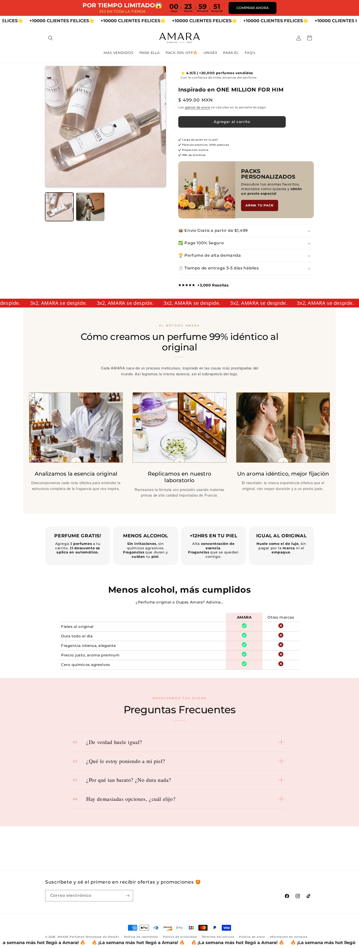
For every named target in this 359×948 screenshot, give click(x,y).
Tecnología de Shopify (102, 936)
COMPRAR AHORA (252, 8)
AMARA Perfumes (71, 936)
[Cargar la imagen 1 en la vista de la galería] (59, 207)
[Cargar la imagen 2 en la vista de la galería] (90, 207)
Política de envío (252, 936)
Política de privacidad (180, 936)
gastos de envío (198, 107)
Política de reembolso (141, 936)
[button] (50, 38)
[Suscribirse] (127, 895)
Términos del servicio (218, 936)
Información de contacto (288, 936)
